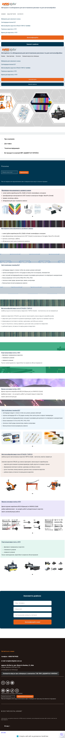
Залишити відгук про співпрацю (30, 56)
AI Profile (3, 732)
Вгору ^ (7, 726)
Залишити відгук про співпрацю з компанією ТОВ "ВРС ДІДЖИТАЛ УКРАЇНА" (30, 673)
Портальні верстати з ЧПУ (9, 29)
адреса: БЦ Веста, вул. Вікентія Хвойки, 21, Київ (17, 665)
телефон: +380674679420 (9, 656)
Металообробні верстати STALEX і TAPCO (16, 308)
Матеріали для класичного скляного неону (16, 190)
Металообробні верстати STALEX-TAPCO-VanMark (15, 26)
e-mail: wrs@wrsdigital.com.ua (11, 661)
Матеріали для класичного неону (11, 19)
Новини (3, 14)
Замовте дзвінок (32, 44)
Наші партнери (11, 14)
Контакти (20, 14)
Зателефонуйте (32, 37)
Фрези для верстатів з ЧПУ (9, 32)
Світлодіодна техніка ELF (8, 22)
